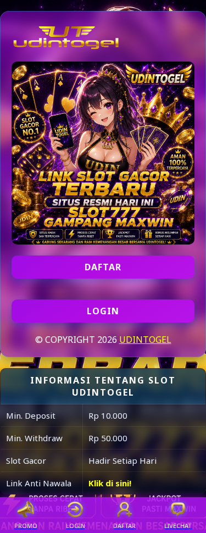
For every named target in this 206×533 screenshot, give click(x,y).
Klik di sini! (109, 483)
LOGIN (103, 311)
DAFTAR (103, 267)
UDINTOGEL (145, 340)
